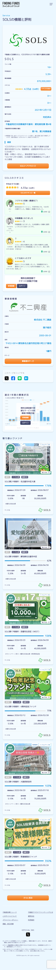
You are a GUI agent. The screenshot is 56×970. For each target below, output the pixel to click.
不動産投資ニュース (10, 912)
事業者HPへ (27, 361)
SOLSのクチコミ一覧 (28, 193)
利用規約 (31, 920)
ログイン (22, 286)
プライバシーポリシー (10, 920)
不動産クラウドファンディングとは (40, 912)
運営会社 (31, 916)
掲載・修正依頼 (8, 924)
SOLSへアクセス (27, 166)
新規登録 (11, 286)
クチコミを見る (46, 89)
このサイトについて (10, 916)
